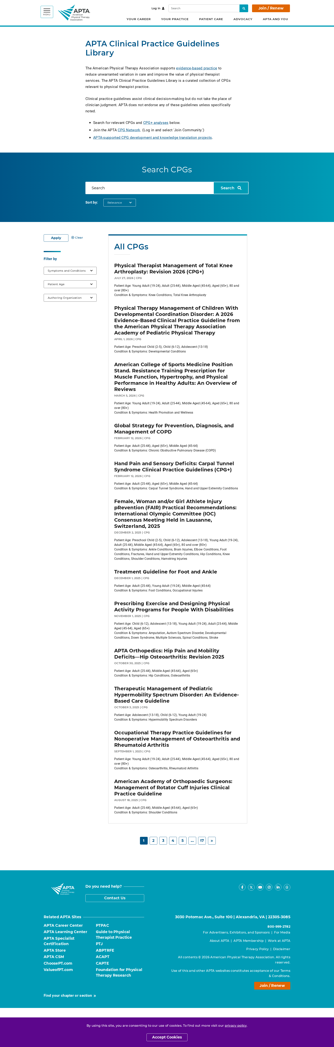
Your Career (139, 19)
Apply (56, 238)
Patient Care (211, 19)
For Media (282, 932)
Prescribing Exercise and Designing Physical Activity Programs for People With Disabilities (174, 607)
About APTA (219, 941)
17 (202, 840)
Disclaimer (281, 949)
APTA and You (275, 19)
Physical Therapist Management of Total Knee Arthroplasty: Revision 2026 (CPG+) (173, 269)
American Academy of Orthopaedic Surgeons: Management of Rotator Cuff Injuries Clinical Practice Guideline (173, 787)
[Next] (212, 841)
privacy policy (236, 1025)
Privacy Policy (257, 949)
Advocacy (242, 19)
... (192, 840)
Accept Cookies (167, 1037)
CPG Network (129, 129)
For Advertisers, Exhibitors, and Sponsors (236, 932)
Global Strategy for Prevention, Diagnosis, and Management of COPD (174, 429)
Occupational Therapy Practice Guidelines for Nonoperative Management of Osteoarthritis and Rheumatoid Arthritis (177, 739)
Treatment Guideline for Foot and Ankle (165, 572)
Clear (79, 237)
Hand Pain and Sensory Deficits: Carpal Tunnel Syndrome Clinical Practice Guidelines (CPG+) (174, 467)
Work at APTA (279, 941)
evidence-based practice (196, 68)
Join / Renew (271, 8)
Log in (156, 8)
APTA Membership (248, 941)
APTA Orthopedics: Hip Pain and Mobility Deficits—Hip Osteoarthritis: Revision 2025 (169, 654)
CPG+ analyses (156, 122)
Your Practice (175, 19)
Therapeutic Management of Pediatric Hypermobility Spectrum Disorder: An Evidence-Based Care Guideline (176, 695)
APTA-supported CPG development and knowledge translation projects (152, 137)
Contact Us (115, 898)
